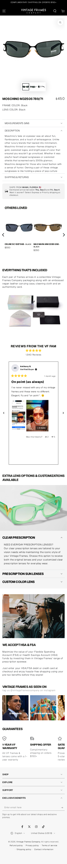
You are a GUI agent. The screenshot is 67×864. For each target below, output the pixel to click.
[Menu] (4, 11)
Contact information (43, 849)
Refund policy (16, 845)
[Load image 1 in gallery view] (25, 86)
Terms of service (49, 845)
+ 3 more (41, 428)
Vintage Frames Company (28, 841)
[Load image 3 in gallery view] (41, 86)
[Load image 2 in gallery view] (33, 86)
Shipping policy (24, 849)
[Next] (63, 234)
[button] (55, 11)
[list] (33, 235)
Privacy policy (32, 845)
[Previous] (3, 234)
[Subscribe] (63, 807)
